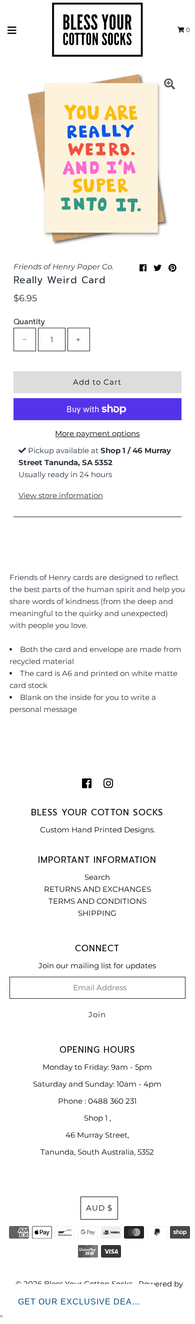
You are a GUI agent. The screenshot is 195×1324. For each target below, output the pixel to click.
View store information (60, 495)
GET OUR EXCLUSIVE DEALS (80, 1302)
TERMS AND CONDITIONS (97, 901)
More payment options (97, 433)
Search (97, 877)
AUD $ (99, 1208)
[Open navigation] (12, 30)
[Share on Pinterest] (172, 268)
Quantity (29, 322)
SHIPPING (97, 913)
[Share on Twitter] (158, 268)
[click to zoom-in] (169, 85)
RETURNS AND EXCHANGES (97, 889)
